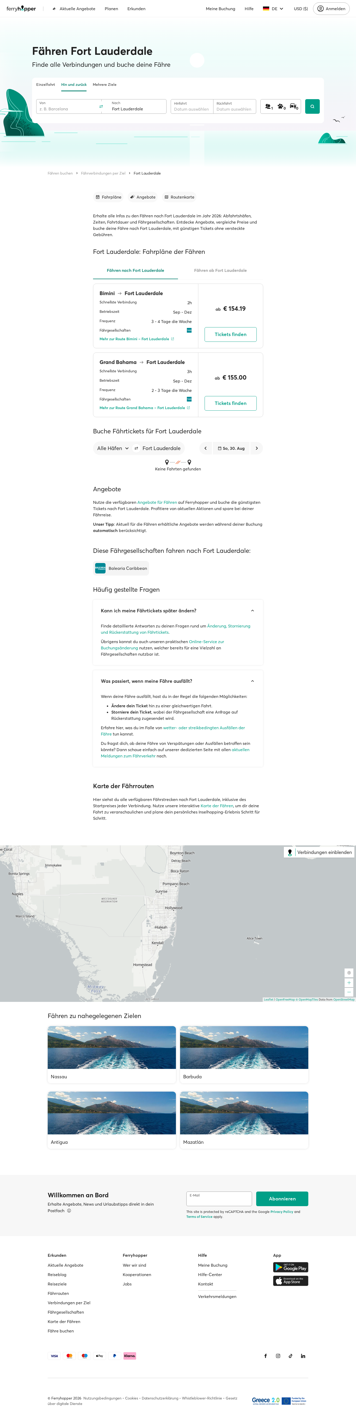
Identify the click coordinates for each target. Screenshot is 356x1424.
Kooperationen (137, 1274)
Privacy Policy (282, 1212)
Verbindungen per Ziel (69, 1302)
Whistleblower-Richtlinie (202, 1398)
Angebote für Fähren (157, 502)
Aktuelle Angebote (77, 8)
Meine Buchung (220, 8)
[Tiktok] (290, 1356)
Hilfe (249, 8)
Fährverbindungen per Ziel (103, 173)
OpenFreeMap (285, 999)
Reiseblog (57, 1274)
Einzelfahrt (45, 84)
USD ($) (301, 8)
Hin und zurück (74, 84)
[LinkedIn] (303, 1356)
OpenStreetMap (344, 999)
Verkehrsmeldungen (217, 1296)
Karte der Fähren (217, 805)
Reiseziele (57, 1284)
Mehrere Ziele (104, 84)
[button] (136, 448)
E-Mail (195, 1195)
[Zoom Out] (349, 992)
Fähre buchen (61, 1330)
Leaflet (268, 999)
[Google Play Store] (290, 1267)
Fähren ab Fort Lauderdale (220, 270)
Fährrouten (58, 1293)
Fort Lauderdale (147, 173)
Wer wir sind (134, 1265)
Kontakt (205, 1284)
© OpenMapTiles (307, 999)
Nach (116, 103)
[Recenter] (349, 972)
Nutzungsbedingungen (102, 1398)
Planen (111, 8)
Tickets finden (231, 334)
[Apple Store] (290, 1281)
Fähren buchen (60, 173)
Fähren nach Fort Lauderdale (135, 270)
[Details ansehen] (69, 1210)
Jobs (127, 1284)
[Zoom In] (349, 982)
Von (42, 103)
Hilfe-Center (210, 1274)
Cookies (131, 1398)
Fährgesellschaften (66, 1312)
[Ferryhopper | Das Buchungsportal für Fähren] (21, 8)
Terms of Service (199, 1216)
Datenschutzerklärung (160, 1398)
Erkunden (136, 8)
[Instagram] (278, 1356)
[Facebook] (265, 1356)
